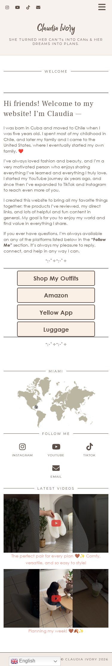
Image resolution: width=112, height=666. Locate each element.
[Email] (38, 7)
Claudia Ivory (56, 28)
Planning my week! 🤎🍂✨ (56, 630)
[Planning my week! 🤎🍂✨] (56, 598)
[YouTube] (17, 7)
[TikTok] (28, 7)
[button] (104, 7)
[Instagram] (7, 7)
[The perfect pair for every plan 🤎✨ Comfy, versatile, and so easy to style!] (56, 523)
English (26, 660)
